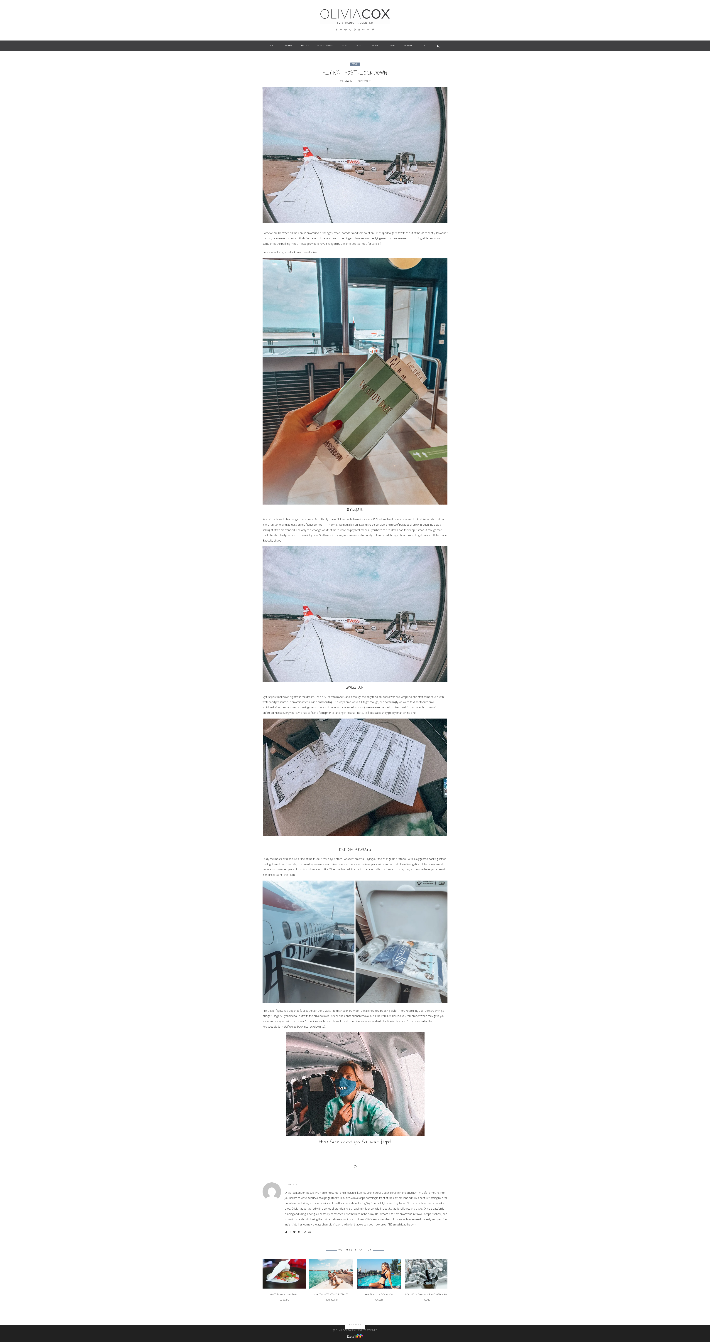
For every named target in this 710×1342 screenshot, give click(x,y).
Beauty (273, 46)
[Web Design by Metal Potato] (355, 1336)
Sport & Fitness (324, 46)
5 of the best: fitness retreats (331, 1295)
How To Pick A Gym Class (379, 1295)
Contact (425, 46)
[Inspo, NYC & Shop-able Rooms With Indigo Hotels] (427, 1274)
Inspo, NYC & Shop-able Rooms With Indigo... (426, 1295)
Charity (360, 46)
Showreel (408, 46)
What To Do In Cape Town (283, 1295)
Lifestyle (304, 46)
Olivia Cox (347, 81)
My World (376, 46)
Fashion (288, 46)
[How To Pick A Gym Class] (379, 1274)
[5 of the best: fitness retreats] (331, 1274)
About (392, 46)
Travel (344, 46)
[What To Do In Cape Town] (284, 1274)
